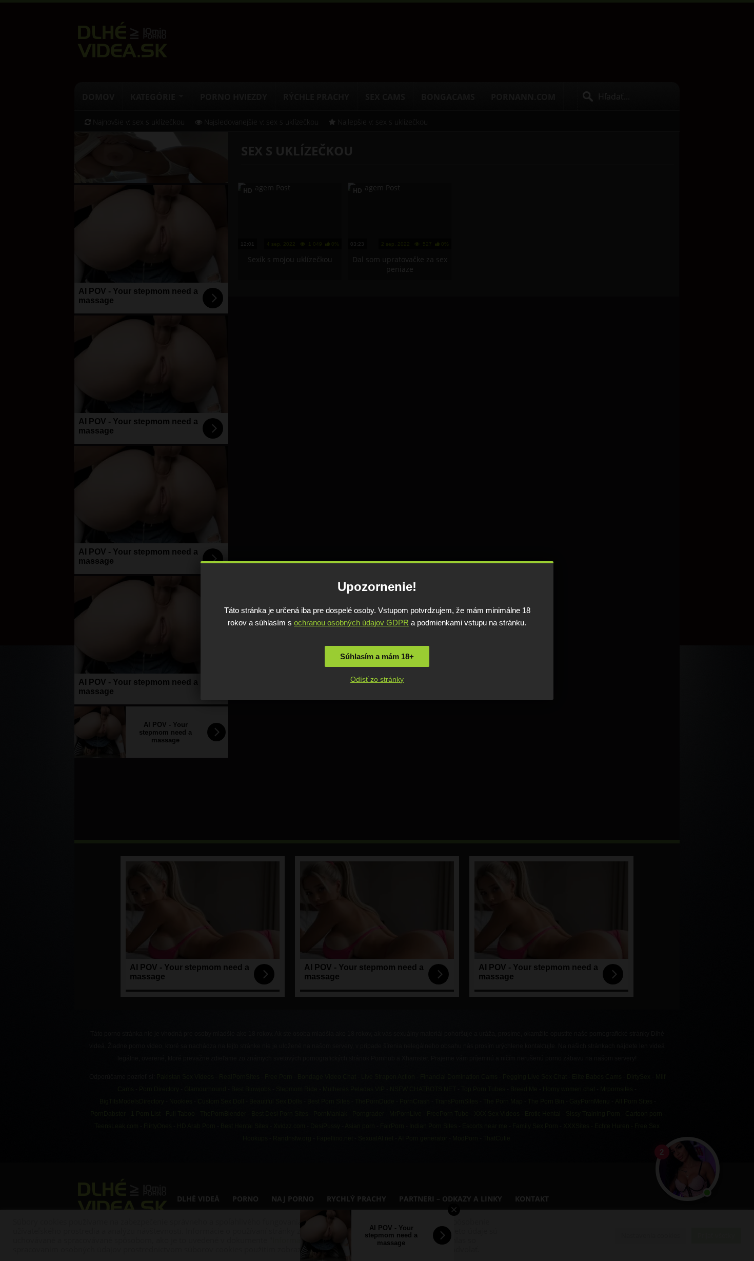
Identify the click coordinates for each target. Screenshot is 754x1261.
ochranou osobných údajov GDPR (351, 622)
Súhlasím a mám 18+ (377, 656)
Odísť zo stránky (377, 679)
